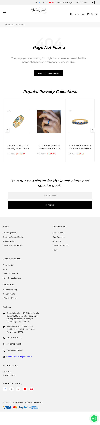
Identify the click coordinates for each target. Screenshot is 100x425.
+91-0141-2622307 (14, 344)
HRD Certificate (10, 298)
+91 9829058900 (14, 337)
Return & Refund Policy (13, 237)
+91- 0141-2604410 (14, 350)
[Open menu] (5, 13)
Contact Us (8, 265)
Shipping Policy (10, 233)
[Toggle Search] (71, 14)
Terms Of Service (60, 245)
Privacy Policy (9, 241)
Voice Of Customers (12, 278)
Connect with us (10, 274)
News (55, 250)
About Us (57, 241)
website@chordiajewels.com (19, 356)
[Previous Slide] (7, 130)
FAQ (5, 269)
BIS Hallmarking (10, 289)
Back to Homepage (48, 73)
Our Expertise (59, 237)
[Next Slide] (93, 130)
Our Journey (58, 233)
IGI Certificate (9, 294)
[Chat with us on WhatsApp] (94, 418)
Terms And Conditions (13, 245)
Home (11, 24)
